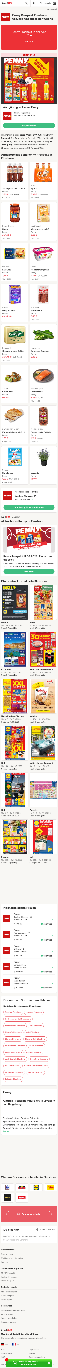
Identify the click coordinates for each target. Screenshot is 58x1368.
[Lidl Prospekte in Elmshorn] (36, 1187)
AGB (3, 1357)
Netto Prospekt (7, 1295)
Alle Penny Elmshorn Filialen (29, 507)
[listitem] (14, 181)
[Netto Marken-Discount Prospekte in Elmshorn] (50, 1187)
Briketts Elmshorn (13, 1079)
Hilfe (3, 1349)
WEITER (29, 41)
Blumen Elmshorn (13, 1039)
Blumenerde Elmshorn (15, 1045)
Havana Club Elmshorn (35, 1039)
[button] (29, 91)
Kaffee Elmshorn (33, 1052)
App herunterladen (9, 1318)
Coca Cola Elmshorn (39, 1059)
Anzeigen (50, 9)
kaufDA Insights (7, 1314)
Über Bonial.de (7, 1254)
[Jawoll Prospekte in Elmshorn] (22, 1187)
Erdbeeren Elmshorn (14, 1072)
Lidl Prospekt (6, 1299)
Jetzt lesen (29, 571)
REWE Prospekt (7, 1281)
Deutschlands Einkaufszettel (13, 1310)
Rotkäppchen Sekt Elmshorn (18, 1019)
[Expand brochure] (29, 80)
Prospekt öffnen (29, 125)
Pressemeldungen (8, 1322)
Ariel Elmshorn (32, 1032)
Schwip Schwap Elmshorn (36, 1066)
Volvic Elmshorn (12, 1066)
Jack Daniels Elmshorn (15, 1059)
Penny (6, 1131)
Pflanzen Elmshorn (13, 1052)
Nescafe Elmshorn (13, 1032)
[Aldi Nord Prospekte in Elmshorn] (7, 1187)
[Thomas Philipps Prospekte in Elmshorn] (22, 1198)
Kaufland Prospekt (8, 1277)
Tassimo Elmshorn (13, 1012)
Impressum (34, 1349)
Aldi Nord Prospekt (9, 1292)
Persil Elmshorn (36, 1045)
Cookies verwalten (37, 1357)
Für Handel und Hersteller (12, 1258)
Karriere (4, 1262)
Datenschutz (6, 1353)
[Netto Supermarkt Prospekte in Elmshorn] (7, 1198)
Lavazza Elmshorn (34, 1012)
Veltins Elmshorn (35, 1072)
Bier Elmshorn (36, 1025)
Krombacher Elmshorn (15, 1025)
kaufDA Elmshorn (10, 1236)
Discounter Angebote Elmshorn (34, 1236)
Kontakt (32, 1353)
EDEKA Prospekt (8, 1273)
